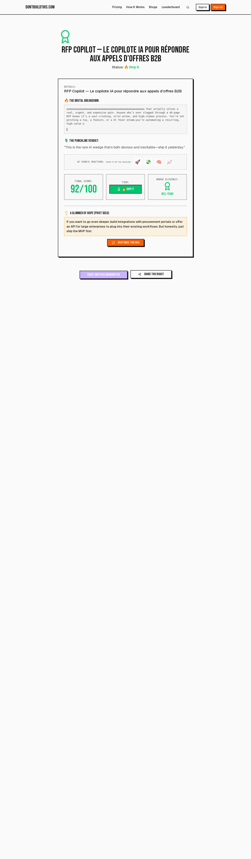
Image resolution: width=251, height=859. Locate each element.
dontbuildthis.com (40, 7)
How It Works (135, 7)
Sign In (202, 7)
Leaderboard (171, 7)
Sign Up (218, 7)
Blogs (153, 7)
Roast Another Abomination (103, 275)
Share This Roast (154, 274)
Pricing (117, 7)
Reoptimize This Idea (128, 242)
